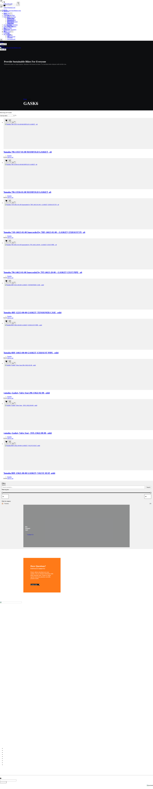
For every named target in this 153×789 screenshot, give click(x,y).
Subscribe (3, 782)
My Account (7, 34)
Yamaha (9, 155)
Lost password (11, 39)
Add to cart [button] (10, 157)
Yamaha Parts (11, 18)
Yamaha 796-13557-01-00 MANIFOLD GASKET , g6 (28, 152)
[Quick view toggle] (14, 122)
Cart (8, 36)
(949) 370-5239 (8, 4)
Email (1, 777)
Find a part (7, 17)
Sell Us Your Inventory (10, 29)
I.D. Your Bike (8, 28)
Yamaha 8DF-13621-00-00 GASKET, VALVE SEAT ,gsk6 (29, 473)
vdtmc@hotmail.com (9, 7)
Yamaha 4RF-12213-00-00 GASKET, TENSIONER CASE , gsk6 (32, 312)
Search (4, 485)
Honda (5, 756)
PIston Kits (10, 26)
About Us (6, 15)
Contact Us (30, 534)
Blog (5, 31)
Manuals (6, 760)
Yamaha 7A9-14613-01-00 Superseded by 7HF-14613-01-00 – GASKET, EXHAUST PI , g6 (44, 232)
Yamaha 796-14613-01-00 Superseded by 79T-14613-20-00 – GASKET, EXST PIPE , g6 (43, 272)
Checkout (9, 37)
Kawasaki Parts (11, 20)
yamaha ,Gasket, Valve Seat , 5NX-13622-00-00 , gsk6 (28, 433)
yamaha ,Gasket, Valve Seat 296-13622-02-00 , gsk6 (27, 393)
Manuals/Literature (12, 25)
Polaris (5, 758)
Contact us (6, 33)
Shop (5, 752)
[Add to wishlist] (6, 121)
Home (5, 13)
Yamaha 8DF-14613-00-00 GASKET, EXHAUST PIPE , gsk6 (31, 353)
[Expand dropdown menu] (11, 17)
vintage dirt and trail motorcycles (15, 741)
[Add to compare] (9, 121)
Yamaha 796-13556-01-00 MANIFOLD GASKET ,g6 (27, 192)
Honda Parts (10, 21)
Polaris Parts (10, 23)
